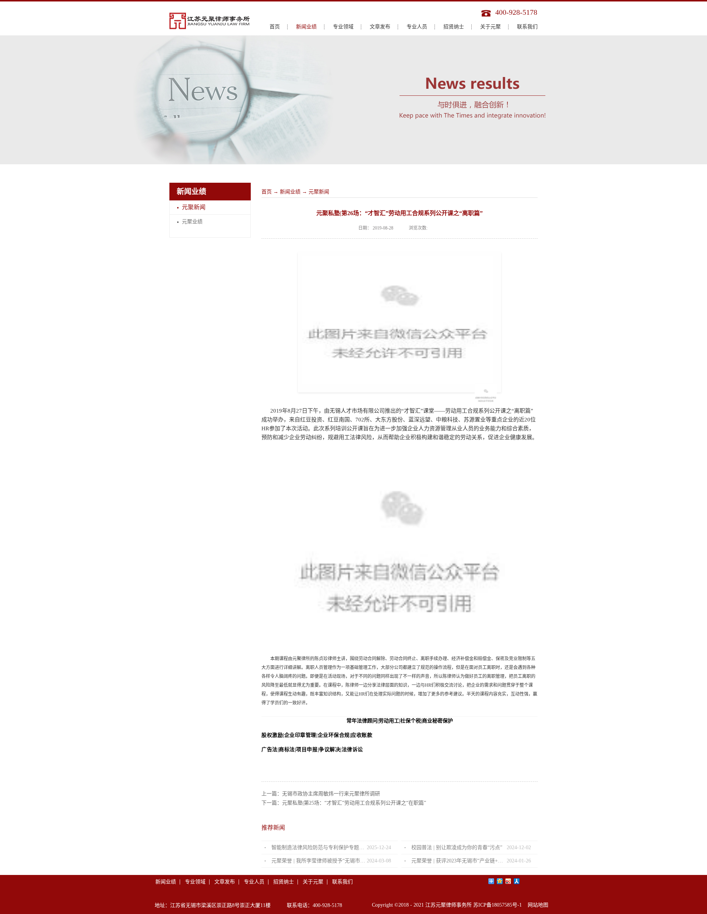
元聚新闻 (319, 192)
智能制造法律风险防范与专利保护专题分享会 (319, 847)
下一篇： (343, 803)
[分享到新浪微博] (508, 881)
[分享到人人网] (517, 881)
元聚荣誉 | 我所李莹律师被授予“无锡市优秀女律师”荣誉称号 (319, 861)
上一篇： (320, 793)
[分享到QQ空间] (500, 881)
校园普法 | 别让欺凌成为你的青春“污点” (456, 847)
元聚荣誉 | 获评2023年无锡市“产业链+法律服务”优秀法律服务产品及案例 (459, 861)
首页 (275, 26)
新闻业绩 (290, 192)
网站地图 (536, 905)
